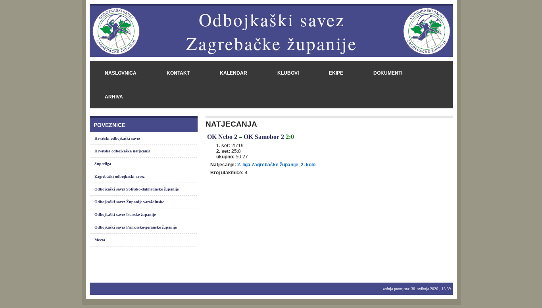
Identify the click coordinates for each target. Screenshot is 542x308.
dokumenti (387, 73)
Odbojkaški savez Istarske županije (125, 214)
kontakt (178, 73)
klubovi (288, 73)
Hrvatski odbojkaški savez (117, 138)
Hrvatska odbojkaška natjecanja (122, 151)
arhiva (114, 97)
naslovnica (120, 73)
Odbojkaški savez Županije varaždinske (129, 202)
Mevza (99, 240)
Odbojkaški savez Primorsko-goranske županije (135, 227)
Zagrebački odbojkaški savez (119, 176)
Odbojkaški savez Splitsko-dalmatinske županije (136, 189)
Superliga (102, 164)
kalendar (233, 73)
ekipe (336, 73)
